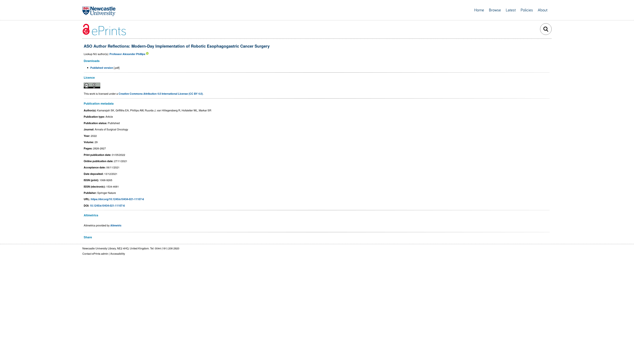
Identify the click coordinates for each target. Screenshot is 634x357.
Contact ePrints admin (95, 254)
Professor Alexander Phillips (127, 54)
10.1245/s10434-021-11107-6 (107, 205)
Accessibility (117, 254)
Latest (511, 10)
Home (479, 10)
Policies (527, 10)
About (542, 10)
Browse (495, 10)
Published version (101, 68)
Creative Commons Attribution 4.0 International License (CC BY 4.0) (161, 94)
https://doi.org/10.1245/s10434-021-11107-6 (117, 199)
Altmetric (116, 225)
